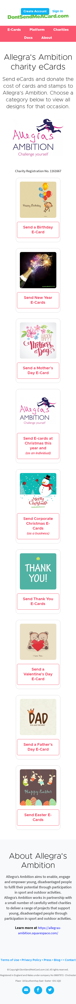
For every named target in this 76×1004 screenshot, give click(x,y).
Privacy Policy (31, 960)
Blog (57, 960)
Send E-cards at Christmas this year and (38, 446)
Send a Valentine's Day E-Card (38, 674)
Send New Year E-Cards (38, 300)
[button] (14, 30)
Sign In (57, 11)
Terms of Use (10, 960)
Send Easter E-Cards (38, 817)
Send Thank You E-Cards (38, 601)
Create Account (35, 11)
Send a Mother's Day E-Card (38, 370)
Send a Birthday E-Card (38, 229)
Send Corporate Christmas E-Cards (38, 526)
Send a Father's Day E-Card (38, 747)
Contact (70, 960)
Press (47, 960)
